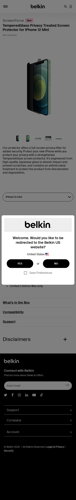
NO (56, 263)
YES (19, 263)
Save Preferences (40, 273)
